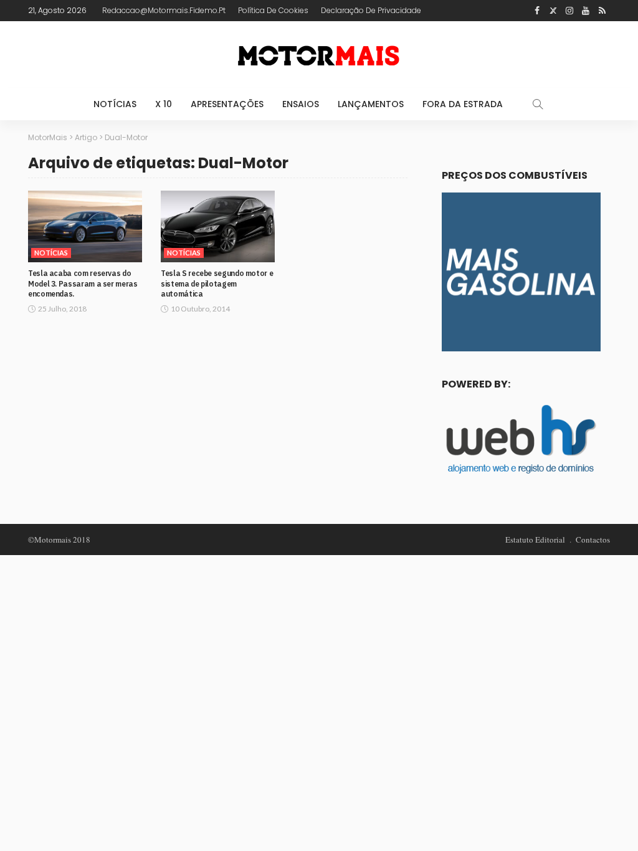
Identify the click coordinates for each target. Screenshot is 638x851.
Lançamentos (371, 104)
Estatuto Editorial (535, 539)
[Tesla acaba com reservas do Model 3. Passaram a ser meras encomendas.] (85, 226)
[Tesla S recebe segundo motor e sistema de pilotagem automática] (218, 226)
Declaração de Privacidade (371, 10)
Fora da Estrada (462, 104)
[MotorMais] (319, 54)
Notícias (114, 104)
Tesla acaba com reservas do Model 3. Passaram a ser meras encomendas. (83, 284)
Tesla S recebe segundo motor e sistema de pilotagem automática (217, 284)
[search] (537, 104)
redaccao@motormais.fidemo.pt (164, 10)
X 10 (163, 104)
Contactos (593, 539)
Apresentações (227, 104)
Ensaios (300, 104)
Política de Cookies (273, 10)
